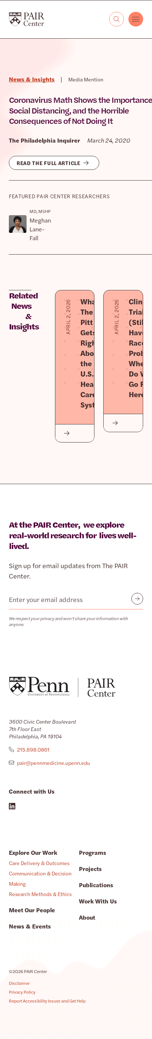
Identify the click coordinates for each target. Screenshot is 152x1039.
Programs (92, 852)
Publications (96, 885)
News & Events (30, 926)
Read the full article (48, 163)
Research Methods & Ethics (40, 894)
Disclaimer (19, 983)
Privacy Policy (22, 992)
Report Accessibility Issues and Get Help (47, 1000)
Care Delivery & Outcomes (39, 863)
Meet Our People (32, 910)
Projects (90, 868)
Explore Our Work (33, 852)
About (87, 917)
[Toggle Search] (116, 19)
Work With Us (98, 901)
